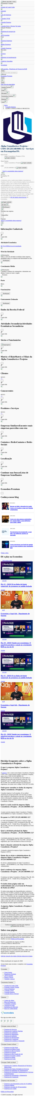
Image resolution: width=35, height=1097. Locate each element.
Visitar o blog (5, 553)
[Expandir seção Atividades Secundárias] (2, 330)
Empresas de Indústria (10, 1036)
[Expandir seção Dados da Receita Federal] (2, 314)
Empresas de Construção (11, 1039)
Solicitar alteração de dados (24, 956)
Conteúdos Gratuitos (10, 1003)
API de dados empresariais (18, 197)
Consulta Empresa (6, 22)
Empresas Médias (9, 1085)
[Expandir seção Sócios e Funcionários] (2, 347)
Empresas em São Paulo (11, 1047)
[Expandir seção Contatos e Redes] (2, 449)
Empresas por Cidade (10, 1088)
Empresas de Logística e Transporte (14, 1041)
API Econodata (5, 35)
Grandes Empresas (6, 48)
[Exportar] (2, 217)
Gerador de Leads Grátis (8, 7)
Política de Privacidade (7, 1091)
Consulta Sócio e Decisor (8, 26)
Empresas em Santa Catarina (12, 1055)
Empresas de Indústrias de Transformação (16, 1070)
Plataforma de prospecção (8, 31)
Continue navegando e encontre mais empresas (17, 924)
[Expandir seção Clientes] (2, 381)
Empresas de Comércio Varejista (13, 1031)
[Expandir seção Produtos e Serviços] (2, 416)
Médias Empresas (6, 44)
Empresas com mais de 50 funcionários (15, 1087)
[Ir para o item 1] (1, 652)
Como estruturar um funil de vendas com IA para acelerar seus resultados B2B (21, 546)
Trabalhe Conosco (9, 979)
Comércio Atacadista (6, 61)
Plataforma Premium (10, 974)
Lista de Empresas (6, 15)
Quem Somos (8, 972)
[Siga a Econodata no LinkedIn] (5, 1022)
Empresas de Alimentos (11, 1032)
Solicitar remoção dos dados (9, 956)
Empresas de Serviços (10, 1029)
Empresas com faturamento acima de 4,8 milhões (18, 1083)
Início (6, 105)
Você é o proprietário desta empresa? (12, 171)
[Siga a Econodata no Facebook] (8, 1022)
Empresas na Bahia (9, 1057)
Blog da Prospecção (10, 1002)
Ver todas (18, 26)
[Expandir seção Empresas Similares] (2, 432)
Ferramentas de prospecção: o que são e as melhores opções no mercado (21, 533)
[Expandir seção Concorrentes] (2, 398)
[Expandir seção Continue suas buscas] (2, 479)
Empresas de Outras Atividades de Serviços (16, 1069)
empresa (4, 773)
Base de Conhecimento (10, 1008)
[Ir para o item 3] (4, 652)
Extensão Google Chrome (11, 987)
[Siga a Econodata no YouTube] (12, 1022)
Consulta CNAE (5, 18)
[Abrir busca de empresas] (2, 80)
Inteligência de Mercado (11, 1007)
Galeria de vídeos (9, 1000)
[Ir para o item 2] (3, 652)
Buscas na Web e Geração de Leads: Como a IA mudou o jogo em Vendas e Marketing (21, 507)
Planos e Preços (8, 977)
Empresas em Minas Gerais (12, 1049)
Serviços (3, 53)
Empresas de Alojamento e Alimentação (15, 1075)
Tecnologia (4, 65)
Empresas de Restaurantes (11, 1037)
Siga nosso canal (7, 560)
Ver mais (3, 204)
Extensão (3, 11)
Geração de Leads (9, 1005)
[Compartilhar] (2, 213)
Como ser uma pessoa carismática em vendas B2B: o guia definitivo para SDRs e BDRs (20, 520)
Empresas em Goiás (10, 1059)
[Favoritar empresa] (2, 209)
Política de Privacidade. (17, 939)
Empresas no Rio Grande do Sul (13, 1054)
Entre (2, 70)
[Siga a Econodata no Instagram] (2, 1022)
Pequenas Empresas (6, 40)
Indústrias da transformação (8, 57)
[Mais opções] (2, 222)
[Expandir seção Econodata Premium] (2, 493)
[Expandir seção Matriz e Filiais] (2, 363)
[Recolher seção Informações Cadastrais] (2, 233)
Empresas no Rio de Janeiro (12, 1051)
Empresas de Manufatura (11, 1034)
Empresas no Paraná (10, 1052)
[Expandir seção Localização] (2, 463)
